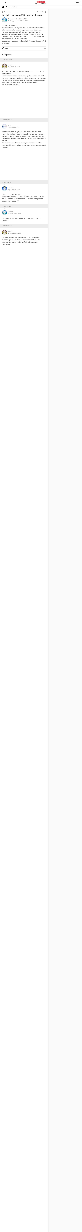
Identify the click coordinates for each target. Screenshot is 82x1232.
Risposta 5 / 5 (7, 226)
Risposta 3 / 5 (7, 182)
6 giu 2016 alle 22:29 (14, 67)
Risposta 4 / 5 (7, 206)
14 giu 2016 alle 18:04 (14, 213)
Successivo (40, 12)
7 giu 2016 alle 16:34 (14, 127)
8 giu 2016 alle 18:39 (14, 189)
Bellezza (15, 7)
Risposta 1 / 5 (7, 59)
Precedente (7, 12)
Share (6, 48)
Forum (8, 7)
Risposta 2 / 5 (7, 120)
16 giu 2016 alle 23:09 (22, 21)
